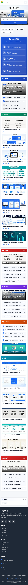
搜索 (15, 22)
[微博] (6, 521)
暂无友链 (4, 503)
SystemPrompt (5, 551)
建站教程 (4, 532)
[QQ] (9, 521)
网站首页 (4, 528)
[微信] (2, 521)
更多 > (24, 78)
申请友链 (24, 499)
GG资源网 (12, 581)
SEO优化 (4, 530)
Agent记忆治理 (5, 549)
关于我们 (9, 575)
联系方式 (14, 575)
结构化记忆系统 (5, 542)
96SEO (20, 581)
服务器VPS (4, 535)
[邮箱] (13, 521)
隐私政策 (24, 575)
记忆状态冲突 (5, 547)
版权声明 (19, 575)
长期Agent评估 (5, 544)
